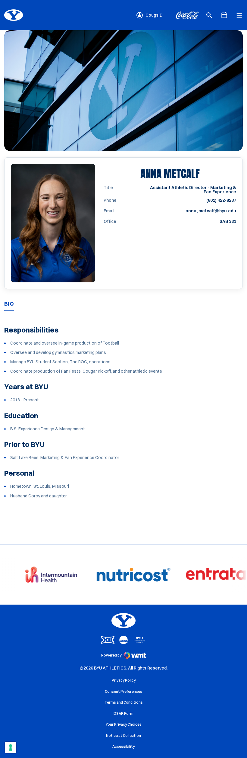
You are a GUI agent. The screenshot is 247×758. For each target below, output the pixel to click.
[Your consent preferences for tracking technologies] (10, 747)
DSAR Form (123, 713)
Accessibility (123, 746)
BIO (9, 303)
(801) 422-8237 (221, 200)
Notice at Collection (123, 735)
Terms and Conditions (124, 702)
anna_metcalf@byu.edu (211, 211)
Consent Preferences (123, 691)
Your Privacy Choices (124, 724)
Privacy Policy (124, 680)
